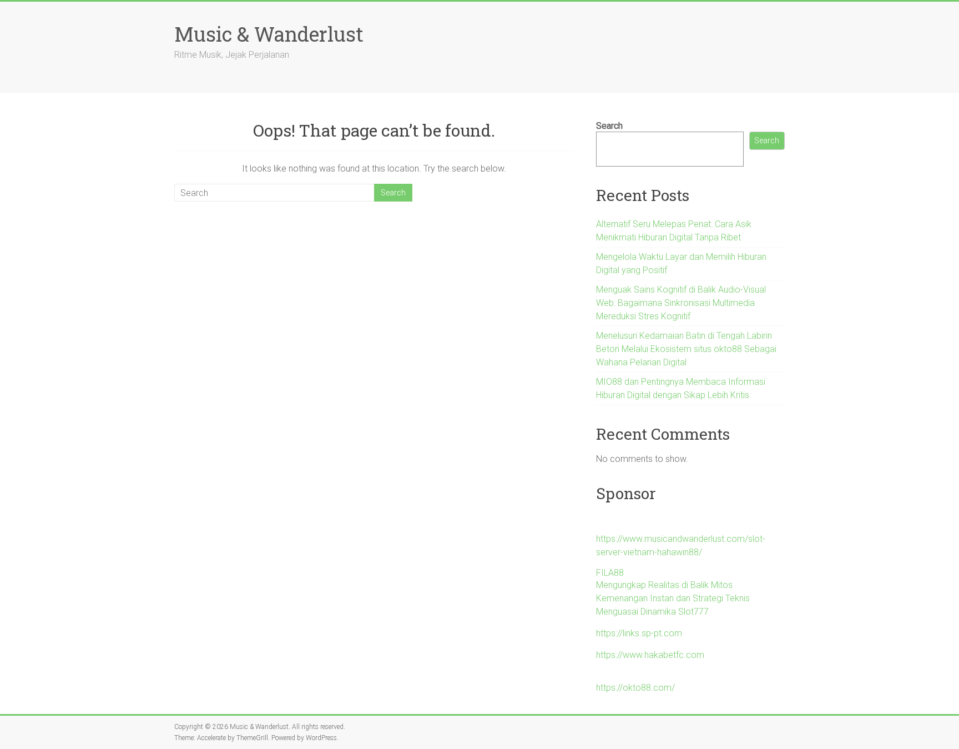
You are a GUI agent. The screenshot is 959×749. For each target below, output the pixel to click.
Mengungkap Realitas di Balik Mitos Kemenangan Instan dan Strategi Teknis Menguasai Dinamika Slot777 (673, 598)
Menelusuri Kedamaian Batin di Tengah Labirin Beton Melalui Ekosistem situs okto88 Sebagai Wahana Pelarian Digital (686, 349)
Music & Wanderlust (269, 34)
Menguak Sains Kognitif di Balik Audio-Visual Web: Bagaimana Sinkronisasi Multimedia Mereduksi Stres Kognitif (681, 302)
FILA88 (610, 572)
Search (609, 125)
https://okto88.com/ (635, 687)
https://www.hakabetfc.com (650, 655)
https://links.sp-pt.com (639, 633)
